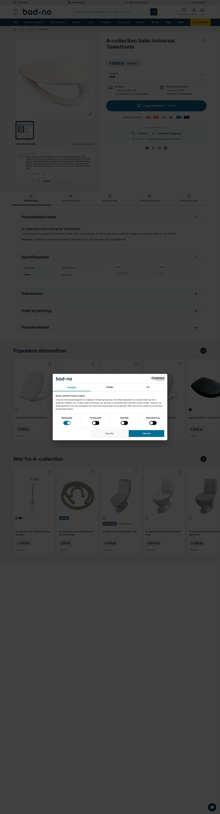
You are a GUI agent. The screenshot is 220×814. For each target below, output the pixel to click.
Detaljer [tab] (110, 387)
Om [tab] (148, 387)
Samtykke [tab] (71, 387)
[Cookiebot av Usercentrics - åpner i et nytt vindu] (153, 379)
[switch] (95, 423)
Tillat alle (146, 433)
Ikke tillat (110, 433)
